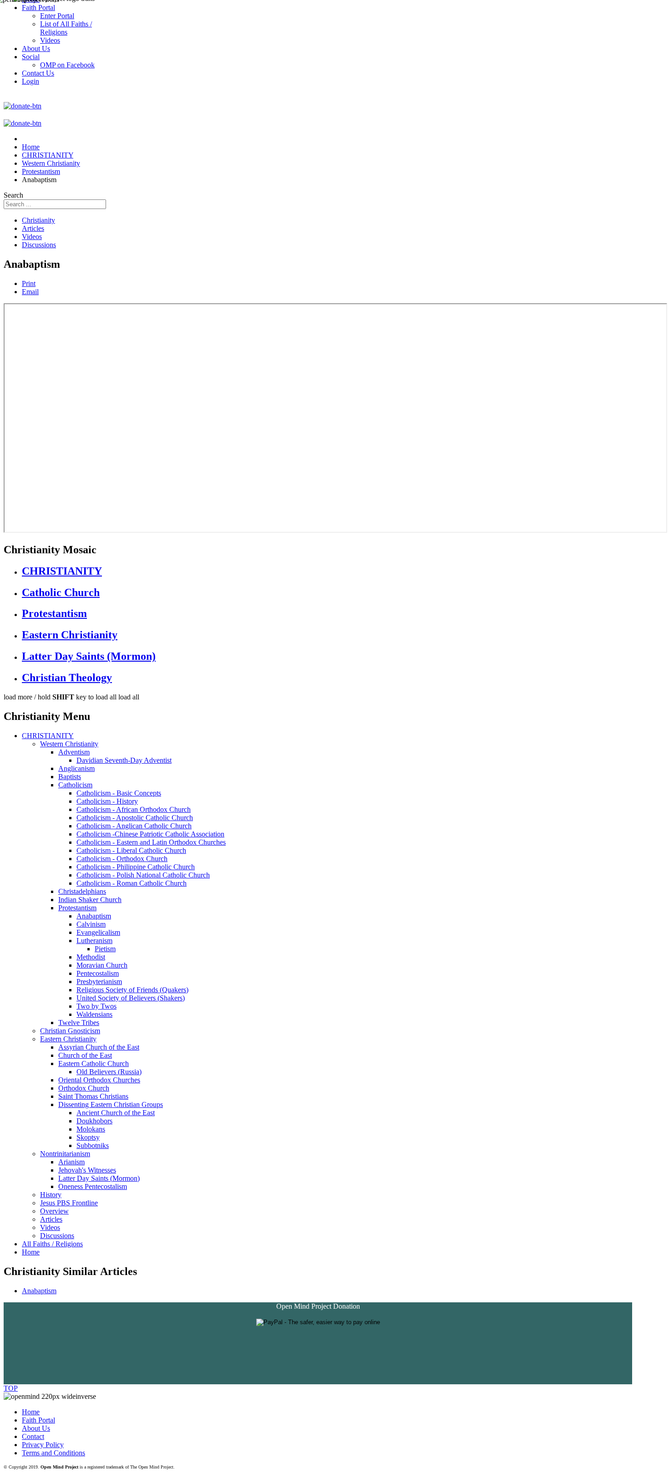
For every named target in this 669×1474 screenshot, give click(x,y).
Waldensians (94, 1014)
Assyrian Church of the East (98, 1047)
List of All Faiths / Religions (66, 28)
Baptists (69, 776)
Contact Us (38, 73)
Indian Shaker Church (90, 899)
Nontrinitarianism (65, 1154)
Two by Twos (96, 1006)
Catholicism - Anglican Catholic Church (134, 826)
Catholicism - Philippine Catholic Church (135, 867)
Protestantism (54, 613)
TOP (11, 1388)
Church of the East (85, 1055)
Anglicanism (76, 768)
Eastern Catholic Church (93, 1063)
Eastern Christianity (69, 635)
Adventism (74, 752)
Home (31, 1252)
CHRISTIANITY (62, 571)
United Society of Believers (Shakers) (130, 998)
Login (30, 81)
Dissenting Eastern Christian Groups (110, 1104)
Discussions (39, 245)
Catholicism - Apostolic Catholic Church (134, 817)
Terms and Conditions (53, 1453)
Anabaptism (93, 916)
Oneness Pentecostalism (92, 1186)
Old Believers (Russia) (109, 1072)
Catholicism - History (107, 801)
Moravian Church (101, 965)
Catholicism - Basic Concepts (118, 793)
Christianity (38, 220)
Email (30, 292)
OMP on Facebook (67, 65)
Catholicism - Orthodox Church (121, 858)
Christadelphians (82, 891)
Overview (54, 1211)
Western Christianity (69, 744)
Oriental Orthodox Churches (99, 1080)
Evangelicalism (98, 932)
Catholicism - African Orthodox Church (133, 809)
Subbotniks (92, 1145)
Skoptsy (88, 1137)
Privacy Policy (43, 1444)
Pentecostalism (97, 973)
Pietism (105, 949)
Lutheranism (94, 940)
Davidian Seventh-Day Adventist (124, 760)
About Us (36, 1428)
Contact (33, 1436)
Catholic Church (61, 592)
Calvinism (91, 924)
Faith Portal (38, 1420)
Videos (32, 236)
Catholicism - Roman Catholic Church (131, 883)
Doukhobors (94, 1121)
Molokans (90, 1129)
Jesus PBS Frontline (69, 1203)
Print (28, 283)
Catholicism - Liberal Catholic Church (131, 850)
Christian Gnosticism (70, 1031)
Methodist (90, 957)
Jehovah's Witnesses (87, 1170)
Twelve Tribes (78, 1022)
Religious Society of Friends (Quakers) (132, 990)
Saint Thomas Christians (93, 1096)
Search (13, 195)
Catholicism (75, 785)
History (50, 1195)
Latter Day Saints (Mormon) (89, 656)
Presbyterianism (99, 981)
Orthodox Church (83, 1088)
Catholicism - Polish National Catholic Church (143, 875)
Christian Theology (67, 677)
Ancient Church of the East (115, 1113)
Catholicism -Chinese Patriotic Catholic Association (150, 834)
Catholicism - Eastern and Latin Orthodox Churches (151, 842)
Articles (33, 228)
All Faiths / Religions (52, 1244)
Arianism (71, 1162)
